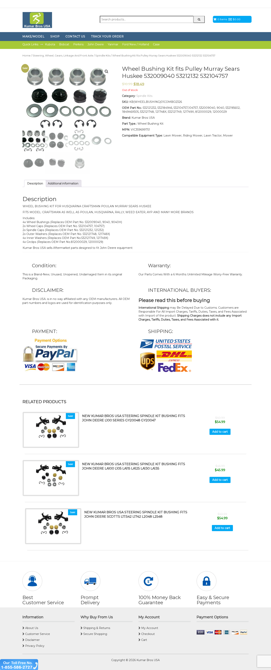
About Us (31, 628)
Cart (143, 640)
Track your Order (107, 36)
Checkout (147, 634)
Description (35, 183)
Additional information (63, 183)
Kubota (50, 44)
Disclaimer (32, 640)
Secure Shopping (95, 634)
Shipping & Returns (96, 628)
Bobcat (64, 44)
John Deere (95, 44)
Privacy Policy (34, 646)
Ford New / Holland (135, 44)
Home (26, 55)
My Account (149, 628)
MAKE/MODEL (33, 36)
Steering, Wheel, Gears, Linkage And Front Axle (63, 55)
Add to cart (220, 431)
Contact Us (75, 36)
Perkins (78, 44)
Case (156, 44)
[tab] (35, 183)
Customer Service (37, 634)
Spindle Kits (102, 55)
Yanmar (113, 44)
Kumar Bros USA (148, 660)
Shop (55, 36)
